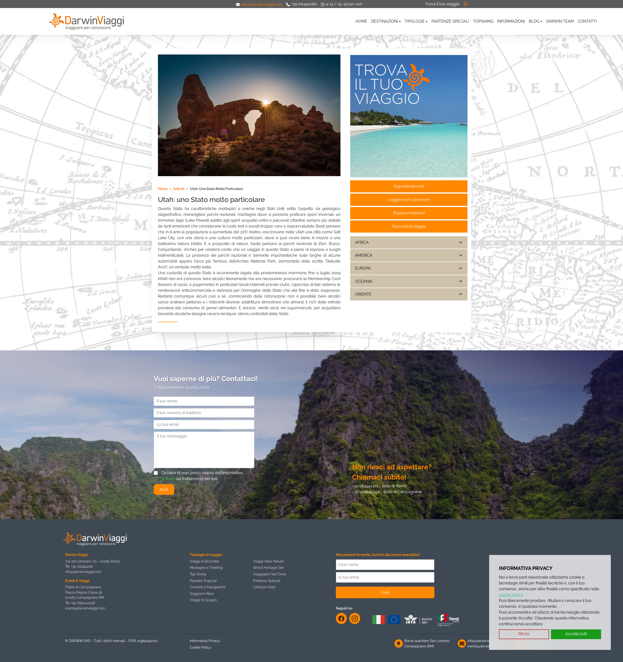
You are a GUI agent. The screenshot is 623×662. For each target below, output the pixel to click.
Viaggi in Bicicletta (204, 561)
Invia (164, 489)
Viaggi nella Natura (268, 561)
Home (162, 189)
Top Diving (198, 574)
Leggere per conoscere (409, 199)
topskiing (483, 21)
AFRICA (362, 242)
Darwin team (560, 21)
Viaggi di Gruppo (203, 600)
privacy (168, 478)
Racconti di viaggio (409, 226)
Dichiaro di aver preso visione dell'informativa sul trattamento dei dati (202, 476)
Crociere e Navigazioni (207, 587)
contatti (587, 21)
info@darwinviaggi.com (262, 4)
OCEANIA (363, 281)
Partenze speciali (450, 21)
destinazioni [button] (384, 21)
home (361, 21)
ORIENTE (363, 294)
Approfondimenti (409, 186)
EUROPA (363, 268)
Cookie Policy (200, 647)
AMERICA (363, 255)
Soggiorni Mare (202, 593)
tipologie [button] (415, 21)
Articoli (178, 189)
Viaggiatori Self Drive (269, 574)
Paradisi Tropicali (203, 581)
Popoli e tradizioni (409, 213)
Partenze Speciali (266, 581)
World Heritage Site (268, 567)
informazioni (511, 21)
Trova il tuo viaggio (442, 4)
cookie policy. (511, 594)
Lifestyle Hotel (264, 587)
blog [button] (534, 21)
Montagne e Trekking (206, 567)
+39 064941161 (304, 4)
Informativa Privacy (205, 641)
